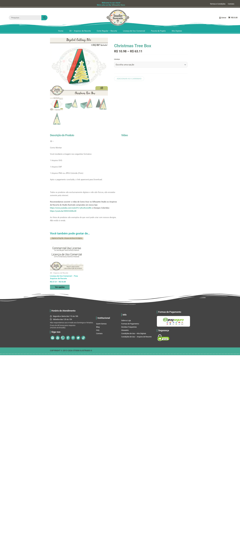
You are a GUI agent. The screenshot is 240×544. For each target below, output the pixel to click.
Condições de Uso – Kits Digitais (133, 333)
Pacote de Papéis (158, 30)
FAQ (97, 330)
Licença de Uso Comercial (134, 30)
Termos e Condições (217, 4)
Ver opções (60, 287)
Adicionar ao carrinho (129, 79)
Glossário (125, 330)
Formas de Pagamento (130, 324)
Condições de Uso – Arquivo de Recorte (136, 337)
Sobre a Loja (126, 320)
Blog (98, 327)
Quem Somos (101, 324)
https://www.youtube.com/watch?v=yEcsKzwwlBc (71, 208)
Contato (231, 4)
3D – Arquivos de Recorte (80, 30)
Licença (117, 59)
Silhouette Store (118, 5)
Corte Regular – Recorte (107, 30)
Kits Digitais (177, 30)
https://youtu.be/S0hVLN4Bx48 (63, 211)
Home (60, 30)
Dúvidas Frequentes (129, 327)
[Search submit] (44, 17)
